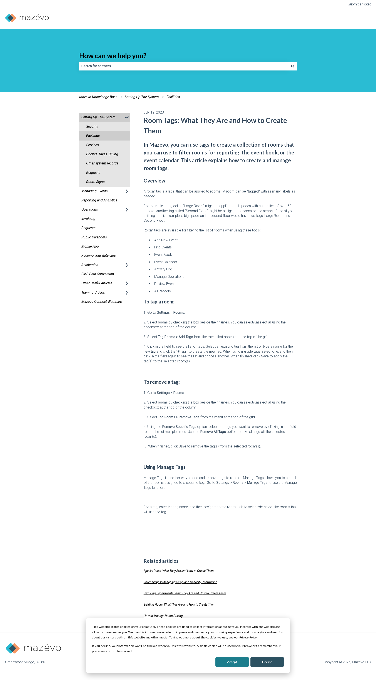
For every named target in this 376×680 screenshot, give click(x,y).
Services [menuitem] (92, 145)
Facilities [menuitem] (93, 136)
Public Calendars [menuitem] (94, 237)
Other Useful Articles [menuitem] (96, 283)
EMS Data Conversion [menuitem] (97, 274)
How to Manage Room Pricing (163, 616)
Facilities (173, 97)
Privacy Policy (248, 637)
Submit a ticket (359, 4)
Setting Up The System (142, 97)
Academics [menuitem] (89, 265)
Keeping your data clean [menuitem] (99, 255)
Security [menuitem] (92, 126)
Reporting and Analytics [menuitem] (99, 200)
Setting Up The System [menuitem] (98, 117)
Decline (267, 662)
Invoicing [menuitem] (88, 219)
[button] (126, 117)
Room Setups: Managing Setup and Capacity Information (180, 582)
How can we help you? (112, 55)
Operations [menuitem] (89, 209)
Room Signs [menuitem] (95, 182)
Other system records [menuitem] (102, 163)
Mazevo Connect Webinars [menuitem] (101, 302)
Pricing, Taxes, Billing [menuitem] (102, 154)
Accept (232, 662)
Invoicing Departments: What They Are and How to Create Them (185, 593)
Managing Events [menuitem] (94, 191)
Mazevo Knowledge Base (98, 97)
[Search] (293, 66)
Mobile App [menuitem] (90, 246)
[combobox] (184, 66)
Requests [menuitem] (93, 173)
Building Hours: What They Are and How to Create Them (179, 604)
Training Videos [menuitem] (93, 292)
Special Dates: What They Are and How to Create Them (179, 571)
